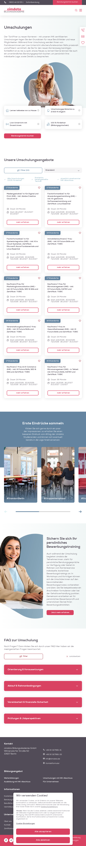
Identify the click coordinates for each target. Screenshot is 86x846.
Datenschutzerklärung (49, 807)
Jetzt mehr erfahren (60, 612)
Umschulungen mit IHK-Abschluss (57, 778)
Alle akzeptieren (43, 832)
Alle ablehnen (43, 840)
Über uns (8, 821)
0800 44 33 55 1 (16, 2)
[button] (39, 187)
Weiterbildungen (11, 778)
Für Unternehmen (51, 782)
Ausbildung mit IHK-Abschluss (17, 782)
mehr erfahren (22, 222)
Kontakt (7, 825)
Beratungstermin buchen (67, 2)
